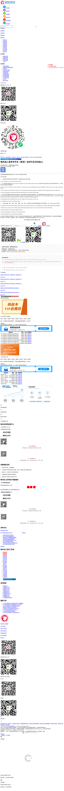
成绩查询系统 (6, 71)
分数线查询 (5, 72)
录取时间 (5, 567)
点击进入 (24, 532)
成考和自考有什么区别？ (8, 535)
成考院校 (5, 46)
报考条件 (5, 554)
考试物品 (5, 566)
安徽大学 (5, 585)
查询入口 (5, 569)
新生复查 (5, 571)
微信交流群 (5, 80)
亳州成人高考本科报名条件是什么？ (11, 608)
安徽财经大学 (6, 596)
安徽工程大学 (6, 589)
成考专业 (5, 47)
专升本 (18, 157)
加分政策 (5, 562)
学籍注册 (5, 575)
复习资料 (5, 50)
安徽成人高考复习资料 (7, 579)
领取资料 (2, 37)
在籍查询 (5, 577)
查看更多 (2, 546)
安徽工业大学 (6, 587)
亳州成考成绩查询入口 (5, 489)
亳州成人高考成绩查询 (45, 723)
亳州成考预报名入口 (15, 489)
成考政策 (5, 42)
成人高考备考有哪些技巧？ (9, 536)
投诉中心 (2, 733)
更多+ (5, 61)
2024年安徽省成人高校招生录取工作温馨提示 (13, 603)
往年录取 (5, 570)
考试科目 (5, 557)
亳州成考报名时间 (24, 723)
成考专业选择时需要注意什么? (9, 540)
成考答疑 (5, 43)
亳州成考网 (8, 157)
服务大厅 (5, 51)
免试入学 (5, 560)
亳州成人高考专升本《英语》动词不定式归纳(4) (16, 267)
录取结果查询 (6, 73)
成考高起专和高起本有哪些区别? (10, 542)
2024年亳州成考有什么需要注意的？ (11, 612)
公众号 (4, 79)
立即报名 (2, 323)
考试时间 (5, 558)
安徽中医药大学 (6, 593)
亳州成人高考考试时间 (34, 723)
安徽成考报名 (6, 66)
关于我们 (9, 723)
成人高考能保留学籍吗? (8, 541)
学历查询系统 (6, 76)
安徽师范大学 (6, 595)
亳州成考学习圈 (4, 530)
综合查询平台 (6, 77)
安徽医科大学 (6, 592)
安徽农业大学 (6, 591)
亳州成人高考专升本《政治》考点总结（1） (16, 270)
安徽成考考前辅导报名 (8, 67)
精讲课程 (2, 30)
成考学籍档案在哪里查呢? (8, 538)
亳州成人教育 (54, 723)
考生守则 (5, 565)
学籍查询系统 (6, 75)
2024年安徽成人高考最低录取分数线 (11, 605)
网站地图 (7, 724)
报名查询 (5, 68)
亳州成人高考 (3, 723)
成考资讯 (5, 41)
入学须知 (5, 573)
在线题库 (2, 33)
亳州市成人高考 (15, 723)
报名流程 (5, 552)
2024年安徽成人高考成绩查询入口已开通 (12, 604)
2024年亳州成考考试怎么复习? (10, 609)
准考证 (4, 564)
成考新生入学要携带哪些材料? (9, 537)
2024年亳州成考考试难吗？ (9, 611)
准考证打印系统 (6, 70)
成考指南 (5, 45)
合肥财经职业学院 (7, 597)
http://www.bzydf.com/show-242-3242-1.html (16, 251)
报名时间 (5, 553)
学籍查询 (5, 574)
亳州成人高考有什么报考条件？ (10, 607)
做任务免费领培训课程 (52, 66)
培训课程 (5, 556)
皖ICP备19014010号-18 (14, 731)
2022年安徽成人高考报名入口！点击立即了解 (56, 67)
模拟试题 (2, 35)
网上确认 (5, 561)
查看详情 (29, 333)
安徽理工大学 (6, 588)
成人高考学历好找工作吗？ (6, 532)
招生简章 (5, 49)
